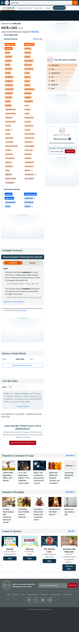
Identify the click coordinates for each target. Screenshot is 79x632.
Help (9, 594)
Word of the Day (61, 135)
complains (13, 263)
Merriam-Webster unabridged (23, 443)
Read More (22, 310)
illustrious (60, 139)
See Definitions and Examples (61, 143)
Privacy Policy (56, 594)
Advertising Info (33, 594)
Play (10, 558)
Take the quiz (69, 567)
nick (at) (35, 31)
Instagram (50, 600)
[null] (69, 139)
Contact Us (45, 594)
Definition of (13, 301)
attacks (32, 263)
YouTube (43, 600)
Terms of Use (67, 594)
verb (20, 27)
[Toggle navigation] (2, 2)
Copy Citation (23, 406)
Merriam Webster (6, 584)
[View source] (37, 283)
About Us (15, 594)
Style (4, 387)
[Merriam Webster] (61, 130)
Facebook (29, 600)
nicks (4, 359)
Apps (23, 594)
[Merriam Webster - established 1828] (7, 2)
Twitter (36, 600)
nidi (31, 359)
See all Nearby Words (22, 365)
